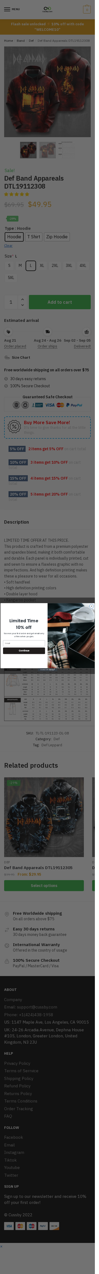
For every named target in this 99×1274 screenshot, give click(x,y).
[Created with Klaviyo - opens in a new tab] (47, 669)
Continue (24, 650)
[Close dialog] (91, 606)
